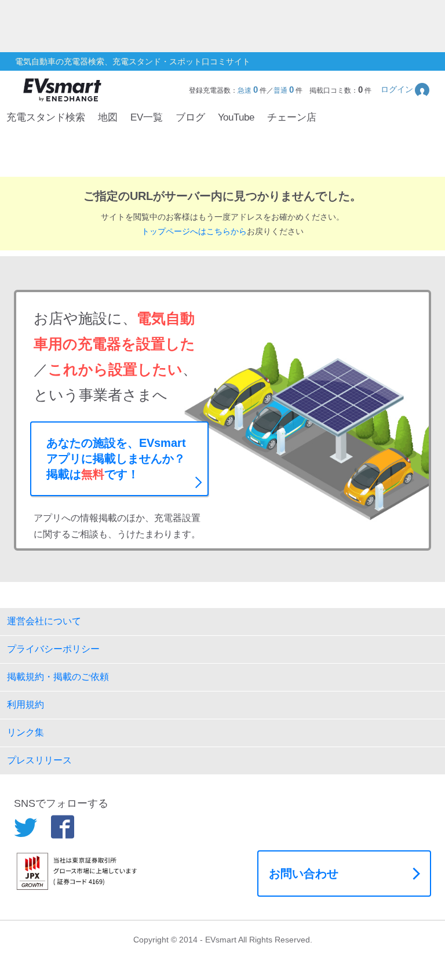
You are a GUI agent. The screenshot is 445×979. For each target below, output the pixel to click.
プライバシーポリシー (53, 649)
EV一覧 (146, 117)
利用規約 (25, 704)
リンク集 (25, 732)
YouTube (236, 117)
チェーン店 (291, 117)
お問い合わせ (303, 873)
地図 (108, 117)
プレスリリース (39, 760)
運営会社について (44, 621)
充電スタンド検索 (45, 117)
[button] (406, 90)
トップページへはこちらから (194, 231)
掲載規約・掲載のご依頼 (58, 677)
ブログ (190, 117)
